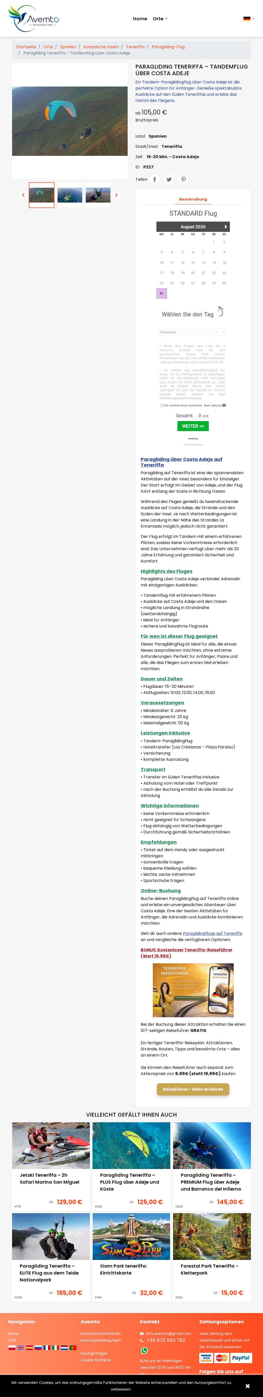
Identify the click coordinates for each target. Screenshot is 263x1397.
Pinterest (183, 179)
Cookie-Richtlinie (96, 1360)
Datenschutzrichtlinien (101, 1333)
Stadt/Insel (146, 146)
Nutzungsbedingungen (101, 1340)
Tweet (169, 179)
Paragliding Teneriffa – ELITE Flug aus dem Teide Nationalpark (49, 1273)
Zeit (139, 157)
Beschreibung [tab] (193, 199)
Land (140, 136)
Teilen (154, 179)
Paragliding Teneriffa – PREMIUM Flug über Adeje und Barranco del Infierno (211, 1182)
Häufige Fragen (94, 1353)
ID (137, 167)
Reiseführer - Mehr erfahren (193, 1089)
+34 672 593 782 (165, 1340)
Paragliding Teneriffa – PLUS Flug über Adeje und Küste (129, 1182)
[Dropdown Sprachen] (249, 18)
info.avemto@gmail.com (168, 1333)
